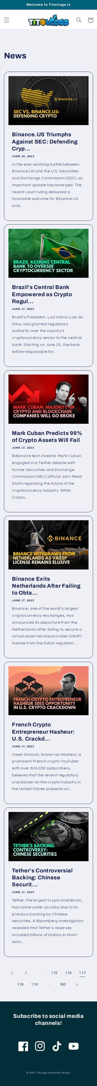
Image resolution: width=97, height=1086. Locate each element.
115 (54, 973)
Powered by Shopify (59, 1073)
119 (34, 984)
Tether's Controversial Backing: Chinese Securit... (42, 878)
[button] (6, 20)
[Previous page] (12, 973)
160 (62, 984)
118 (20, 984)
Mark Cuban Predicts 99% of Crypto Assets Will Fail (47, 436)
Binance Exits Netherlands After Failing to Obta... (46, 586)
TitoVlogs (42, 1073)
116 (68, 973)
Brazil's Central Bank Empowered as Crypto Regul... (42, 294)
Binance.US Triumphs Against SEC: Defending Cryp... (45, 142)
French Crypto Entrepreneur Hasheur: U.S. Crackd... (43, 732)
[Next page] (76, 984)
